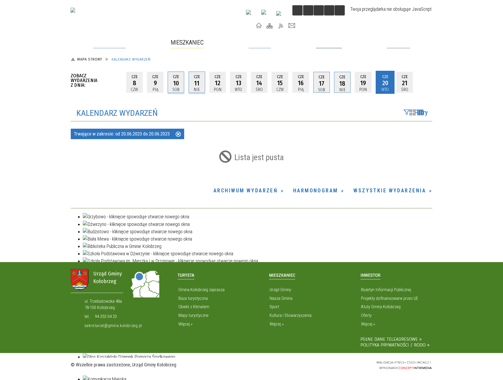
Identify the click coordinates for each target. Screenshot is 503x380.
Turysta (186, 275)
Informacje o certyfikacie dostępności (251, 365)
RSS (281, 25)
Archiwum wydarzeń (246, 191)
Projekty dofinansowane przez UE (389, 298)
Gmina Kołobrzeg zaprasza (201, 289)
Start (259, 25)
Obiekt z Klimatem (193, 306)
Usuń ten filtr (178, 134)
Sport (274, 306)
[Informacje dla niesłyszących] (329, 10)
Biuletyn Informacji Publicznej (386, 289)
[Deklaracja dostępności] (319, 10)
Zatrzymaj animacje (297, 10)
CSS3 (336, 364)
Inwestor (370, 275)
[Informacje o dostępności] (308, 10)
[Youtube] (250, 14)
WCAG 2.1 (355, 364)
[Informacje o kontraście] (340, 10)
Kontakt (292, 25)
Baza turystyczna (192, 298)
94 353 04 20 (106, 316)
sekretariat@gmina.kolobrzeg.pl (113, 325)
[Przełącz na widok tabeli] (420, 113)
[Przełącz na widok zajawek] (412, 113)
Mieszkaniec (282, 275)
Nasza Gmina (281, 298)
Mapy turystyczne (193, 315)
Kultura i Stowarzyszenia (290, 315)
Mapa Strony (270, 25)
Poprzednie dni (116, 82)
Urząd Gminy (280, 289)
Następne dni (426, 82)
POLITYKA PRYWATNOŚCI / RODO (393, 345)
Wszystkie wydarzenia (389, 191)
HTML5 (327, 364)
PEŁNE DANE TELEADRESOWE (389, 339)
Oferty (366, 315)
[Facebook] (266, 14)
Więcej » (185, 324)
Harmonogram (315, 191)
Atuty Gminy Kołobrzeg (381, 306)
